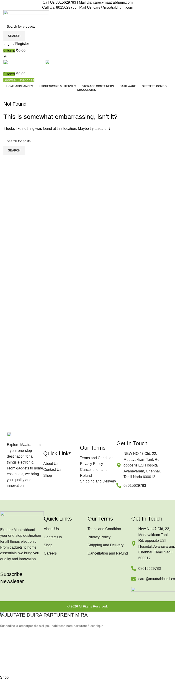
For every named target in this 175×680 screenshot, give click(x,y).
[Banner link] (87, 643)
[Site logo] (26, 16)
